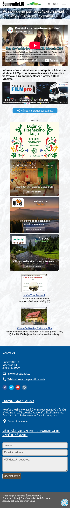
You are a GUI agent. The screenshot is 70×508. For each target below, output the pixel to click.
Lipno (16, 498)
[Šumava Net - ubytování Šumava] (21, 5)
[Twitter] (11, 387)
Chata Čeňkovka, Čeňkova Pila (34, 328)
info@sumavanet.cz (18, 373)
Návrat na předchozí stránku (37, 110)
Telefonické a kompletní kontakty (26, 379)
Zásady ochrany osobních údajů (18, 501)
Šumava (6, 498)
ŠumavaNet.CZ (33, 495)
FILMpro (18, 73)
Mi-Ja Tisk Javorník (34, 295)
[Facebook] (4, 387)
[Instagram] (24, 387)
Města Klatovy (41, 76)
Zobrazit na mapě (17, 421)
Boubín (24, 498)
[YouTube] (17, 387)
